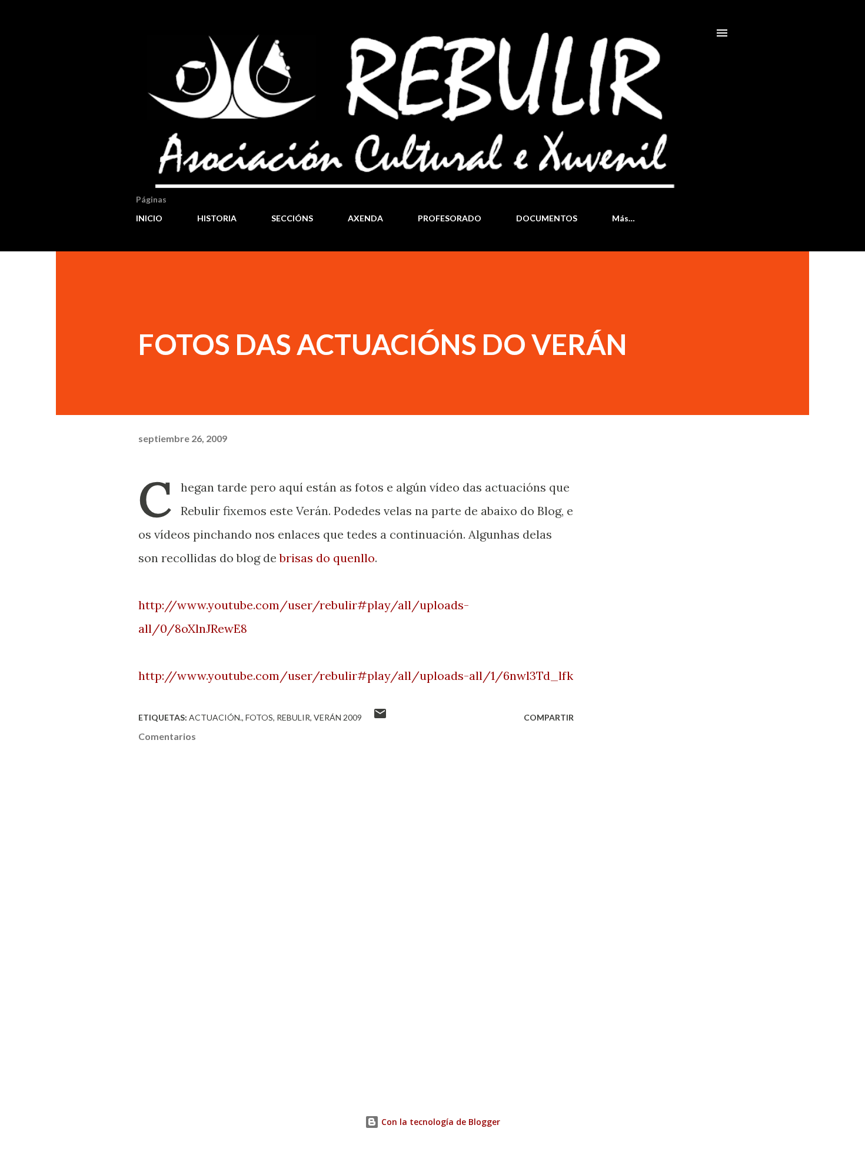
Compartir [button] (549, 717)
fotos (259, 717)
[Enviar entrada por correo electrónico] (380, 717)
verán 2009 (338, 717)
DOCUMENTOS (546, 218)
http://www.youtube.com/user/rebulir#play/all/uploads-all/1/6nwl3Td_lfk (355, 675)
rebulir (293, 717)
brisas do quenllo (327, 557)
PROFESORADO (449, 218)
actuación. (215, 717)
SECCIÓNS (292, 218)
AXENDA (365, 218)
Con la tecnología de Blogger (439, 1121)
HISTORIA (217, 218)
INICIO (149, 218)
